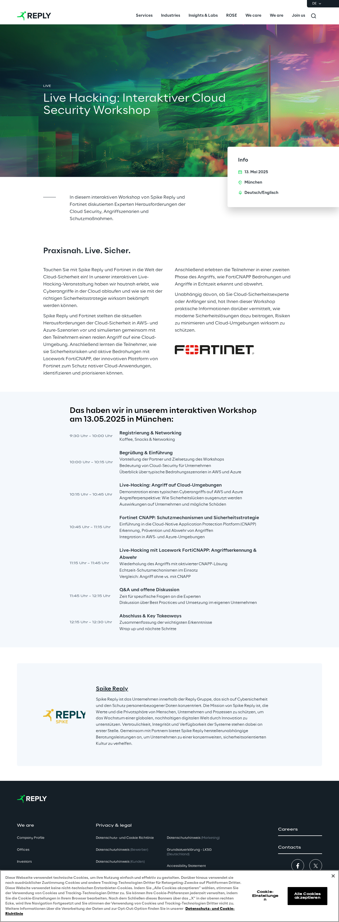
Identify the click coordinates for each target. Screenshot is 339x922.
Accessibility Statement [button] (186, 866)
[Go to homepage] (34, 15)
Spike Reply (112, 689)
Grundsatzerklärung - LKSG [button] (189, 852)
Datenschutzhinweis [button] (122, 850)
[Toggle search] (313, 15)
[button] (300, 829)
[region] (169, 896)
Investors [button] (24, 861)
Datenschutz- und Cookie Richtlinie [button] (125, 838)
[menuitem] (144, 15)
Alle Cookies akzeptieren (307, 895)
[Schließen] (333, 876)
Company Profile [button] (30, 838)
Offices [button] (23, 850)
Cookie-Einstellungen (265, 895)
